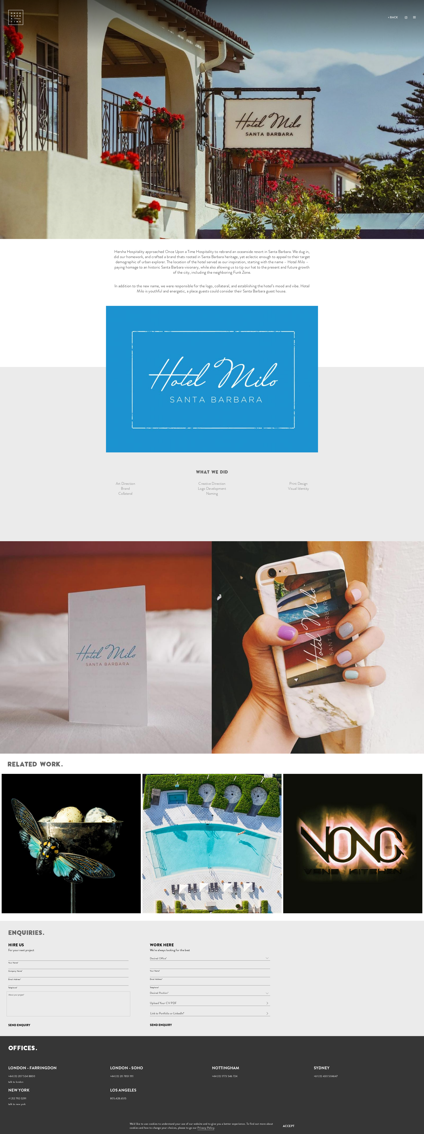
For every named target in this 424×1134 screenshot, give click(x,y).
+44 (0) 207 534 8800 (21, 1076)
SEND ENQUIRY (19, 1025)
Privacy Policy (205, 1128)
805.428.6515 (118, 1098)
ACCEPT (288, 1126)
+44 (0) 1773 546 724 (224, 1076)
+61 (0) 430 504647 (326, 1076)
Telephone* (12, 987)
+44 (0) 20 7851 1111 (121, 1076)
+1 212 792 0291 (17, 1098)
